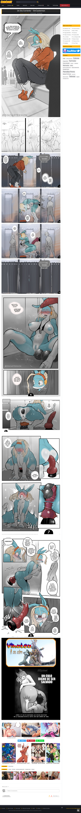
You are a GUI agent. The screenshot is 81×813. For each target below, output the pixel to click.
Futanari (72, 63)
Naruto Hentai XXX (75, 67)
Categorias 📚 (41, 5)
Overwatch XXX (67, 41)
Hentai (18, 5)
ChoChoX (21, 13)
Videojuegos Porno (65, 78)
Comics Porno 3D (69, 58)
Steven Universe (65, 76)
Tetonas (32, 769)
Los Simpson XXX (76, 36)
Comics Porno (26, 13)
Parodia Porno (66, 69)
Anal (64, 58)
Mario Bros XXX (67, 39)
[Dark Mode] (78, 810)
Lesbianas (76, 63)
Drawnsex (75, 32)
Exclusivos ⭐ (10, 5)
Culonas (9, 769)
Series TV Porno (67, 74)
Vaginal (77, 76)
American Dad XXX (76, 28)
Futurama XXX (76, 34)
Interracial (25, 5)
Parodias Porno (27, 769)
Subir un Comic (10, 808)
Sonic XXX (73, 74)
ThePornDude (55, 5)
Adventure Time (67, 28)
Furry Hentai (66, 63)
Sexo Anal (32, 5)
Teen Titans (75, 43)
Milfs (71, 65)
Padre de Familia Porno (68, 34)
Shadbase (66, 43)
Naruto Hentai (76, 39)
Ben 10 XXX (75, 30)
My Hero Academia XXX (20, 769)
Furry (48, 5)
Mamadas (66, 65)
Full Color (13, 769)
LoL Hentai (66, 36)
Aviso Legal (18, 808)
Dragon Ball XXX (67, 32)
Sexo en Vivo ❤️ (65, 5)
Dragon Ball (65, 61)
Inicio (3, 5)
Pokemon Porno (76, 41)
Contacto (3, 808)
